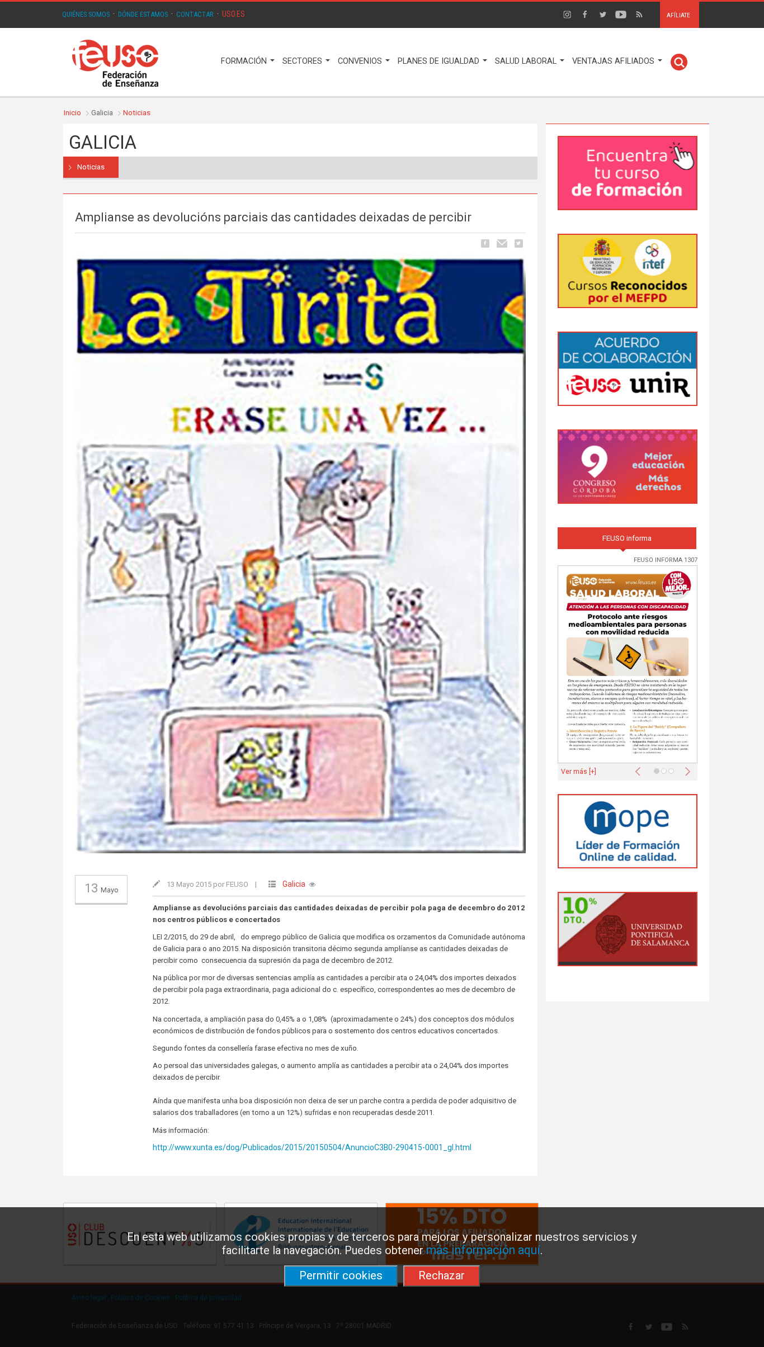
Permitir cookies (341, 1275)
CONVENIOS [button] (361, 61)
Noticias (136, 112)
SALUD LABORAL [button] (527, 61)
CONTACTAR (195, 14)
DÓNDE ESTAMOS (143, 14)
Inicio (72, 112)
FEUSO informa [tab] (627, 538)
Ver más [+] (578, 772)
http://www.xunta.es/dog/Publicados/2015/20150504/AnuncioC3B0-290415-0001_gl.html (312, 1147)
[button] (640, 768)
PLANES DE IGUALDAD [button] (440, 61)
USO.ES (233, 14)
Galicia (293, 884)
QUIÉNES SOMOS (86, 14)
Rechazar (441, 1275)
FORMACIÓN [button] (245, 61)
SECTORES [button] (303, 61)
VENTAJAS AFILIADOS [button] (614, 61)
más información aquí (483, 1250)
